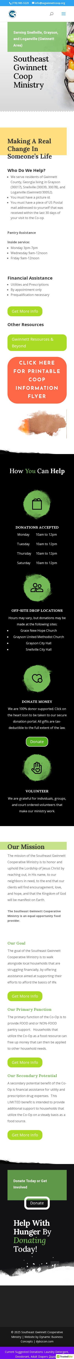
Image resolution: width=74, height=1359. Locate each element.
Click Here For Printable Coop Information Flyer (37, 380)
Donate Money (37, 701)
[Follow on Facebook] (55, 1265)
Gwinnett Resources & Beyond (32, 343)
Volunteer (37, 791)
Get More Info (25, 311)
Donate (37, 741)
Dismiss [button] (54, 1356)
